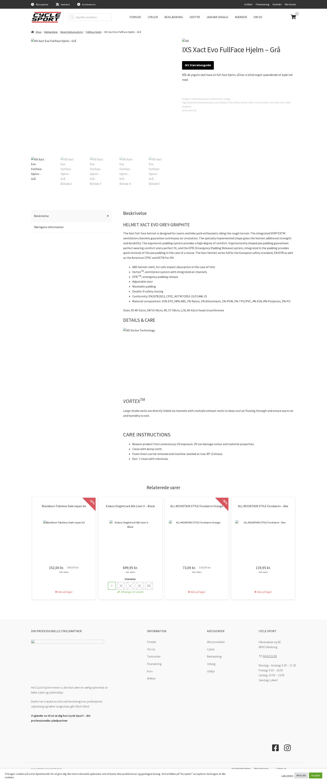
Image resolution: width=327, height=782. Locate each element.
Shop (38, 32)
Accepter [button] (315, 775)
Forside (135, 17)
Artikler (248, 4)
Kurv (150, 671)
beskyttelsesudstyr (206, 102)
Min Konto (290, 4)
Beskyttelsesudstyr (72, 32)
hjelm (251, 102)
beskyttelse (192, 102)
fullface (236, 102)
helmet (244, 102)
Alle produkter (216, 642)
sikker (276, 102)
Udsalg (227, 98)
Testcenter (154, 656)
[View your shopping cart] (280, 17)
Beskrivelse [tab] (41, 216)
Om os (258, 17)
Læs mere (287, 775)
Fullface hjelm (93, 32)
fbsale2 (223, 102)
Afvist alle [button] (301, 775)
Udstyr (194, 17)
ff (228, 102)
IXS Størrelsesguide (198, 65)
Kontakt (277, 4)
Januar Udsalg (217, 17)
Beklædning (173, 17)
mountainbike (261, 102)
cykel (217, 102)
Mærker (241, 17)
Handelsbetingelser (241, 768)
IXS (195, 110)
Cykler (153, 17)
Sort (282, 102)
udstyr (288, 102)
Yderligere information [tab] (49, 227)
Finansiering (262, 4)
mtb (271, 102)
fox (231, 102)
